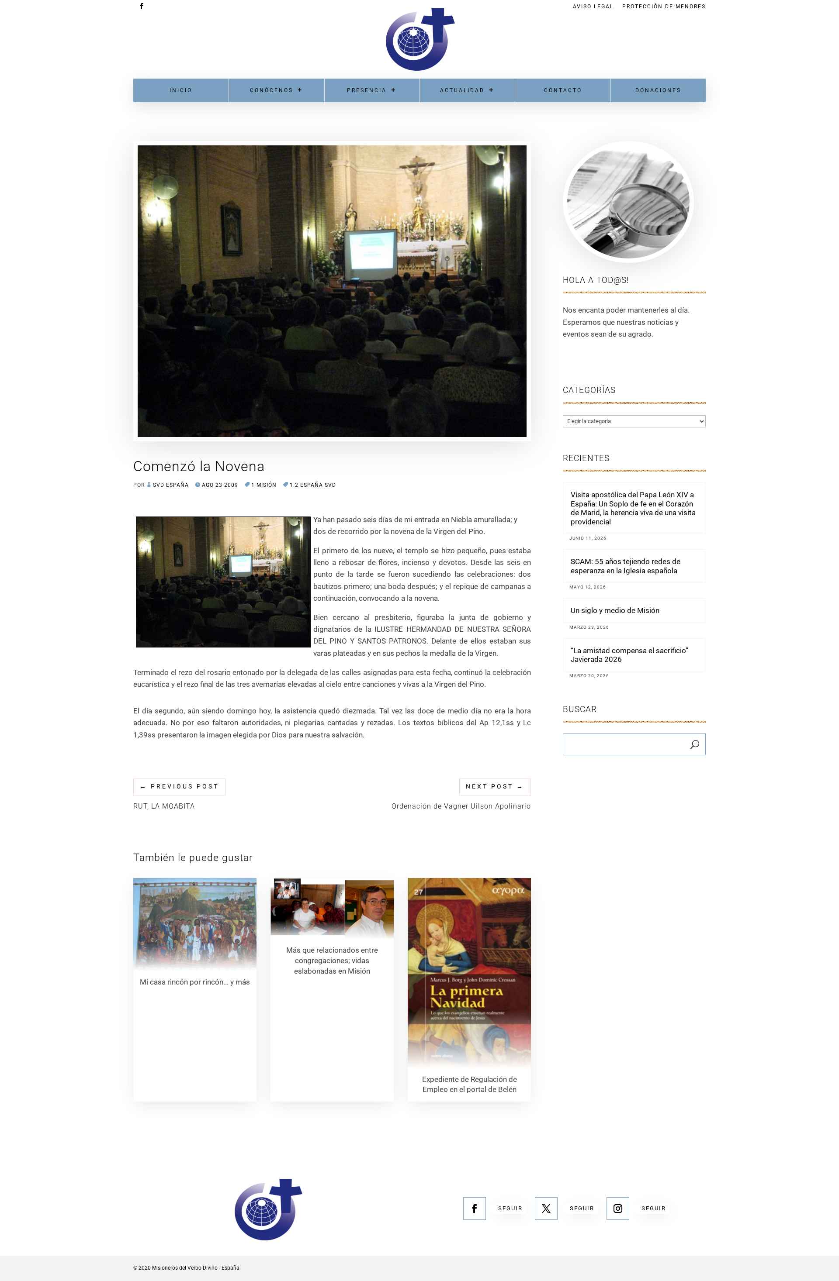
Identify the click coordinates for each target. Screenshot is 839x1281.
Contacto (563, 90)
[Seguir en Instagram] (618, 1208)
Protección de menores (664, 7)
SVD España (171, 485)
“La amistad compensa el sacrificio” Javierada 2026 (629, 655)
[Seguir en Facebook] (474, 1208)
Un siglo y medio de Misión (615, 610)
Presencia (367, 90)
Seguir (510, 1208)
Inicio (181, 90)
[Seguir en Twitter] (546, 1208)
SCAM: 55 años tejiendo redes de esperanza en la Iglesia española (625, 566)
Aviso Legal (593, 7)
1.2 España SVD (313, 485)
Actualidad (462, 90)
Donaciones (658, 90)
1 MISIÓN (264, 485)
